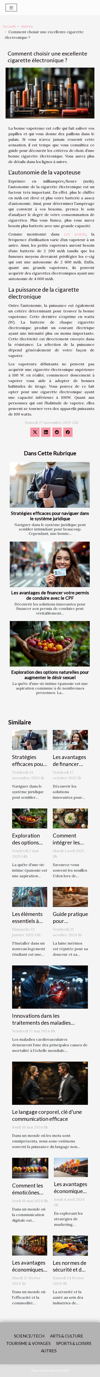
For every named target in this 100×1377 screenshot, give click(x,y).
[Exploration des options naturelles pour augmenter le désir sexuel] (50, 644)
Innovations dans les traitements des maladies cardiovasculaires (41, 1022)
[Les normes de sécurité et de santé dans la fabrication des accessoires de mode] (70, 1245)
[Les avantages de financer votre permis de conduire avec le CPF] (50, 564)
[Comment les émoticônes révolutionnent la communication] (30, 1167)
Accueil (9, 26)
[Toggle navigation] (11, 7)
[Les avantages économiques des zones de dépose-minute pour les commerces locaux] (29, 1245)
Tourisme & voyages (28, 1343)
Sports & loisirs (73, 1343)
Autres (27, 26)
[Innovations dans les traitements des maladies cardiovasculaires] (50, 986)
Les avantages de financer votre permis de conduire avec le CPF (50, 595)
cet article (75, 234)
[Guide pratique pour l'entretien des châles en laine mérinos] (70, 896)
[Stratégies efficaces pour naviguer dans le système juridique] (50, 485)
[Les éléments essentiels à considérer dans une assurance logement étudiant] (29, 896)
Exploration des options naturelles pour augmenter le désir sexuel (50, 674)
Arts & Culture (66, 1335)
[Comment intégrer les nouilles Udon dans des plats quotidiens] (70, 818)
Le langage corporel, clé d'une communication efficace (47, 1115)
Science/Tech (29, 1335)
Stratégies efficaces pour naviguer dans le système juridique (50, 515)
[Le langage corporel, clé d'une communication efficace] (50, 1082)
